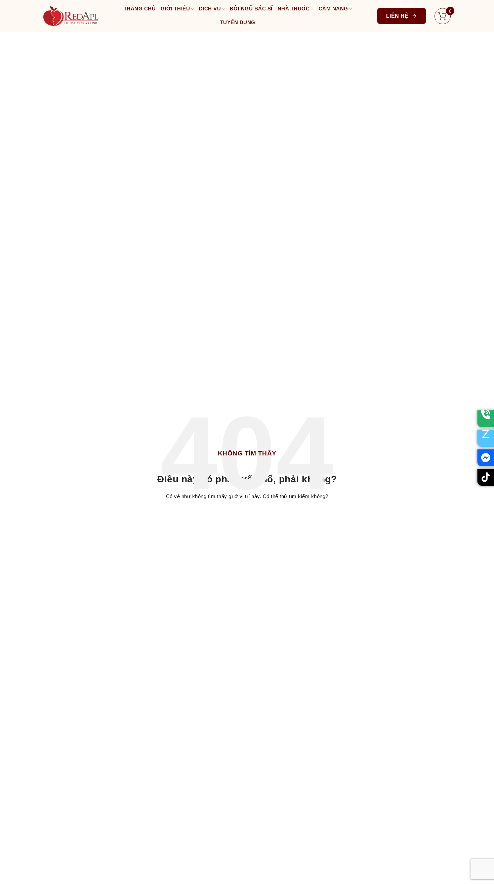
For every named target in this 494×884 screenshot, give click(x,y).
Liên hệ (397, 16)
